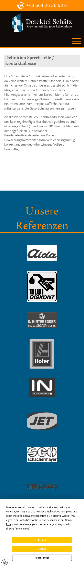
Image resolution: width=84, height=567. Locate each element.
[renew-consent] (4, 562)
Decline (42, 549)
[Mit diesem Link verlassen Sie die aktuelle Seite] (42, 253)
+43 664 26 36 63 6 (46, 5)
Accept (42, 540)
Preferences (42, 557)
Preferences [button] (22, 528)
